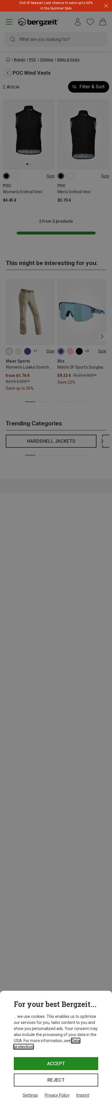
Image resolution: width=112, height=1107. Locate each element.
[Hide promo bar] (106, 6)
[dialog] (56, 1049)
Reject (56, 1080)
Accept (56, 1063)
